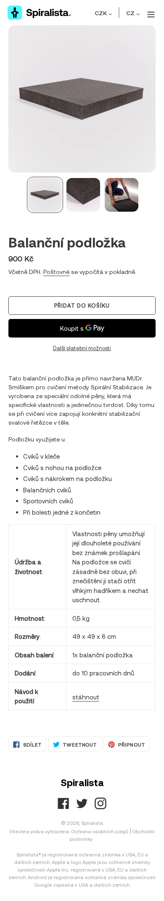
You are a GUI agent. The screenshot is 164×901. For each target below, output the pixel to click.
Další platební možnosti (82, 348)
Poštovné (56, 271)
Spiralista (92, 823)
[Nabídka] (149, 12)
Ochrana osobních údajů (99, 831)
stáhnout (85, 697)
